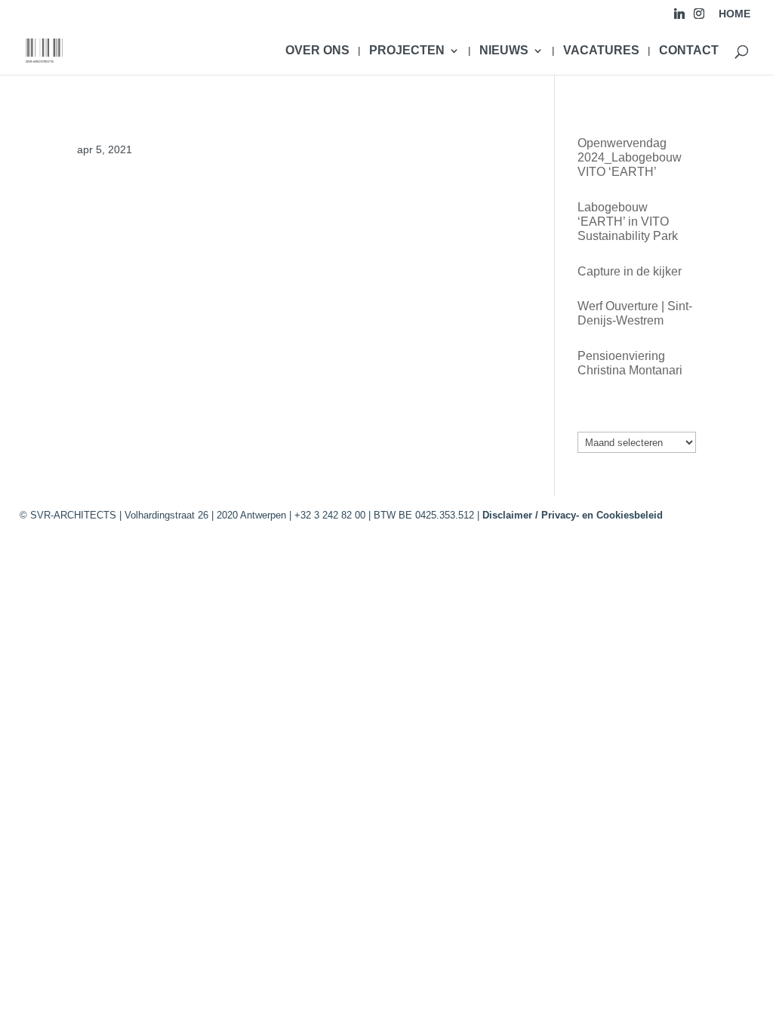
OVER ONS (317, 51)
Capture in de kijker (629, 271)
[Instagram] (699, 17)
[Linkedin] (679, 17)
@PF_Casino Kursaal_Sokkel (158, 202)
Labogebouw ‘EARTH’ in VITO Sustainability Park (627, 221)
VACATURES (601, 51)
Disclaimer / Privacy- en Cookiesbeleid (572, 515)
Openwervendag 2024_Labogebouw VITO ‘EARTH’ (629, 157)
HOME (734, 14)
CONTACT (689, 51)
